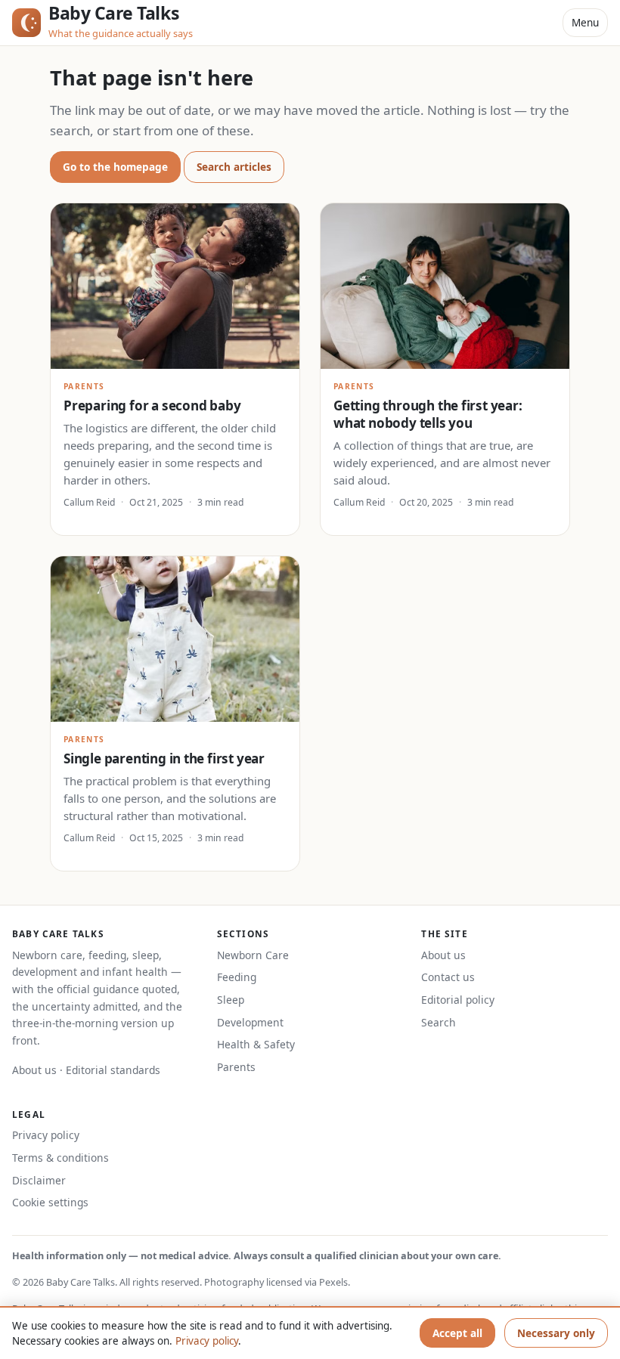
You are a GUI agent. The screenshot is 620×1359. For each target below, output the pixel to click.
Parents (236, 1067)
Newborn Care (253, 955)
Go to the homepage (115, 166)
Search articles (234, 166)
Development (250, 1022)
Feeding (236, 977)
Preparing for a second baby (152, 405)
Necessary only (556, 1333)
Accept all (457, 1333)
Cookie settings (50, 1202)
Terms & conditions (60, 1157)
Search (438, 1022)
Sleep (230, 999)
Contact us (448, 977)
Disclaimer (39, 1180)
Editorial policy (457, 999)
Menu (585, 22)
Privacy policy (45, 1135)
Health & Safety (256, 1044)
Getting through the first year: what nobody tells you (427, 414)
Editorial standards (113, 1070)
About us (34, 1070)
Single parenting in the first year (164, 758)
